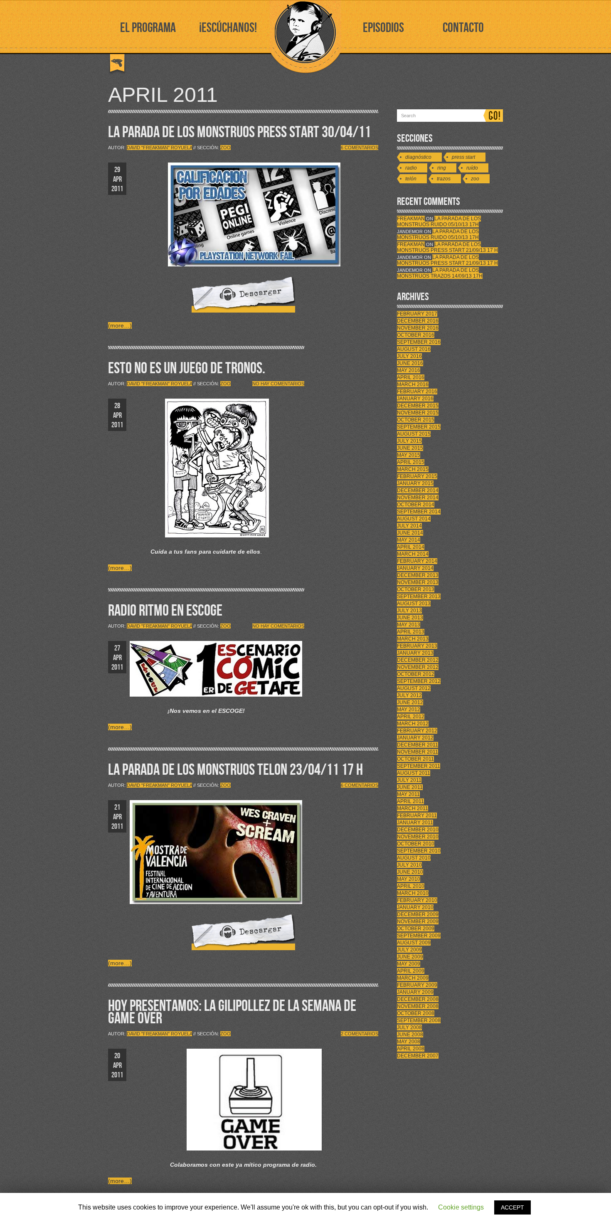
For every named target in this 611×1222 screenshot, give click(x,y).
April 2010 (410, 886)
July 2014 (409, 526)
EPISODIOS (383, 28)
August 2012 (414, 688)
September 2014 (419, 512)
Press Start (463, 157)
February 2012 (417, 731)
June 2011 (410, 787)
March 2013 (413, 639)
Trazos (444, 179)
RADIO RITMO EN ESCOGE (165, 610)
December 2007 (418, 1056)
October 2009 (415, 928)
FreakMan (411, 219)
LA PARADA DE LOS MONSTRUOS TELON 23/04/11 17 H (235, 770)
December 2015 (418, 406)
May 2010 (408, 879)
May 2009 (408, 964)
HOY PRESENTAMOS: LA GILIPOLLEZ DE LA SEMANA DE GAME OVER (232, 1012)
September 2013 (419, 596)
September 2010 (419, 851)
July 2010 (409, 865)
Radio (411, 168)
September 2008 (419, 1020)
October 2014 (415, 505)
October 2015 (415, 420)
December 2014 (418, 490)
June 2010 (410, 872)
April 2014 (410, 547)
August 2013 (414, 603)
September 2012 (419, 681)
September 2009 (419, 936)
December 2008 (418, 999)
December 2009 (418, 914)
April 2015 (410, 462)
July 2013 (409, 610)
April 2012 (410, 716)
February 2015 (417, 476)
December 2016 (418, 321)
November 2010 (418, 837)
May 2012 (408, 709)
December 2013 (418, 575)
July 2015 (409, 441)
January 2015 (415, 483)
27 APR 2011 (117, 658)
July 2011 (409, 780)
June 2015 (410, 448)
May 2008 (408, 1042)
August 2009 (414, 943)
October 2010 (415, 844)
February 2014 (417, 561)
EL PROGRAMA (148, 28)
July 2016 (409, 356)
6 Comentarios (359, 147)
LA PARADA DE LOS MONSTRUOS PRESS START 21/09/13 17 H (447, 247)
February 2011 (417, 815)
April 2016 (410, 377)
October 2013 (415, 589)
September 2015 (419, 427)
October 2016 (415, 335)
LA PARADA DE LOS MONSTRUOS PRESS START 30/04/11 (239, 132)
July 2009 (409, 950)
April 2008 (410, 1049)
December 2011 (417, 745)
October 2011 (415, 759)
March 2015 (413, 469)
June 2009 (410, 957)
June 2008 (410, 1034)
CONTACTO (463, 28)
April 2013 (410, 632)
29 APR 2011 (117, 179)
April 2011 (410, 801)
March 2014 (413, 554)
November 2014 (418, 497)
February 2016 (417, 391)
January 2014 (415, 568)
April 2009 (410, 971)
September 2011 (418, 766)
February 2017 (417, 314)
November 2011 (417, 752)
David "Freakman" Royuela (159, 147)
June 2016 (410, 363)
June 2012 (410, 702)
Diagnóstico (418, 157)
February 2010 (417, 900)
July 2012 (409, 695)
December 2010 (418, 830)
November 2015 (418, 413)
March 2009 (413, 978)
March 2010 (413, 893)
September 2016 (419, 342)
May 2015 (408, 455)
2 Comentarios (359, 1033)
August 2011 (413, 773)
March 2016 (413, 384)
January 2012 (415, 738)
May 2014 (408, 540)
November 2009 (418, 921)
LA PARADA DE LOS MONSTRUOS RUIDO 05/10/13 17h (439, 221)
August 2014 (414, 519)
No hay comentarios (278, 383)
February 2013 (417, 646)
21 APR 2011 (117, 817)
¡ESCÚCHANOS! (228, 28)
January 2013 (415, 653)
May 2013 (408, 625)
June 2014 (410, 533)
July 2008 (409, 1027)
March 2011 (412, 808)
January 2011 (415, 822)
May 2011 (408, 794)
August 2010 (414, 858)
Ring (441, 168)
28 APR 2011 (117, 415)
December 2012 (418, 660)
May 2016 (408, 370)
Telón (410, 179)
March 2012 (413, 724)
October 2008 (415, 1013)
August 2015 (414, 434)
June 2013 (410, 618)
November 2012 (418, 667)
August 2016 (414, 349)
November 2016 (418, 328)
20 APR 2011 (117, 1065)
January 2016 (415, 399)
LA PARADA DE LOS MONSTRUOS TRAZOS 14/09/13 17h (440, 273)
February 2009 (417, 985)
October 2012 (415, 674)
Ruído (472, 168)
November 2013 (418, 582)
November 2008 (418, 1006)
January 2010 (415, 907)
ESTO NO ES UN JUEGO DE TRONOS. (186, 368)
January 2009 (415, 992)
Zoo (225, 147)
